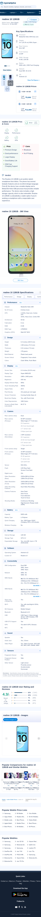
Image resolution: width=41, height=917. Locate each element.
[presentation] (6, 738)
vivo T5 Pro (20, 861)
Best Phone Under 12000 (21, 820)
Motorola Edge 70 (9, 858)
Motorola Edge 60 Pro (33, 858)
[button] (2, 7)
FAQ (20, 883)
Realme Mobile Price (21, 816)
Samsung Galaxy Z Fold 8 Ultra (8, 845)
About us (12, 881)
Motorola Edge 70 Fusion (21, 845)
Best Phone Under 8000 (8, 826)
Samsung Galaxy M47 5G (33, 854)
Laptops (12, 12)
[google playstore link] (20, 896)
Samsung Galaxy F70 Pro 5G (8, 848)
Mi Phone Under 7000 (33, 826)
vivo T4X (19, 851)
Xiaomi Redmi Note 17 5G (33, 841)
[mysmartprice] (8, 3)
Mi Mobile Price (20, 813)
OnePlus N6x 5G (8, 851)
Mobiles (2, 12)
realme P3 (32, 848)
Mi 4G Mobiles (33, 816)
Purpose (18, 881)
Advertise (26, 881)
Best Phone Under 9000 (33, 823)
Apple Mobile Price (8, 823)
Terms (38, 881)
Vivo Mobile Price (32, 813)
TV (21, 12)
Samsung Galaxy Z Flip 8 (21, 848)
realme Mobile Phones (12, 799)
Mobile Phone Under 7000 (21, 823)
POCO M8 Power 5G (20, 854)
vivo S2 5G (20, 841)
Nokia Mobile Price (33, 820)
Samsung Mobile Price (8, 813)
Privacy (32, 881)
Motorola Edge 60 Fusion (9, 861)
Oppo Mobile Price (8, 816)
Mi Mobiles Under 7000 (20, 826)
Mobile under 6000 (8, 820)
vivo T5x (31, 851)
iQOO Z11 (32, 845)
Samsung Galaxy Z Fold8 (7, 841)
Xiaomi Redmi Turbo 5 (21, 858)
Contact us (4, 881)
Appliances (30, 12)
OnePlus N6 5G (8, 854)
